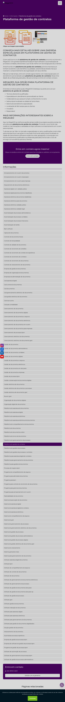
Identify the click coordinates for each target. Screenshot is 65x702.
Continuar (32, 698)
